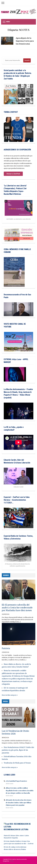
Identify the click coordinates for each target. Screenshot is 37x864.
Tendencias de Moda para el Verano (17, 763)
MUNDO (6, 575)
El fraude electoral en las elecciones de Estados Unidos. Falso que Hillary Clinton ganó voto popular (18, 802)
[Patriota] (18, 635)
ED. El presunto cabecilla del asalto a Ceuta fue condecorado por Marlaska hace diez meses (17, 608)
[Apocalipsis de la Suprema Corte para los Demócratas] (7, 41)
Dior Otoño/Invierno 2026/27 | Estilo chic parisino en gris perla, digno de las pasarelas (18, 750)
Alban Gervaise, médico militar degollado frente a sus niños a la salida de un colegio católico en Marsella (19, 790)
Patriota (6, 648)
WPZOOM (11, 861)
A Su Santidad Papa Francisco (16, 781)
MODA (5, 701)
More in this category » (10, 695)
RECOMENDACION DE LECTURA (16, 829)
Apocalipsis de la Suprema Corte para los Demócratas (25, 41)
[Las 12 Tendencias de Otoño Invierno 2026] (18, 717)
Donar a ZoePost (13, 174)
